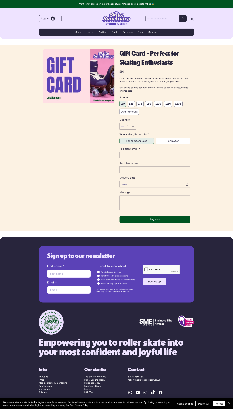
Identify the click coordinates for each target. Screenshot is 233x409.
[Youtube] (137, 392)
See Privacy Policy (79, 405)
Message (125, 192)
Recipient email (130, 148)
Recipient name (129, 163)
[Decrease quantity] (122, 126)
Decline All (203, 403)
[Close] (229, 403)
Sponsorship (45, 386)
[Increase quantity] (133, 126)
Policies (43, 392)
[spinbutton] (127, 126)
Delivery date (127, 177)
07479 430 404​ (136, 376)
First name (54, 266)
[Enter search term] (183, 18)
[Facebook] (160, 392)
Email (51, 282)
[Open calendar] (187, 184)
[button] (192, 18)
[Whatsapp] (130, 392)
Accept (219, 403)
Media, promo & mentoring (53, 383)
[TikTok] (153, 392)
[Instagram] (145, 392)
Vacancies (44, 389)
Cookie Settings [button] (185, 403)
